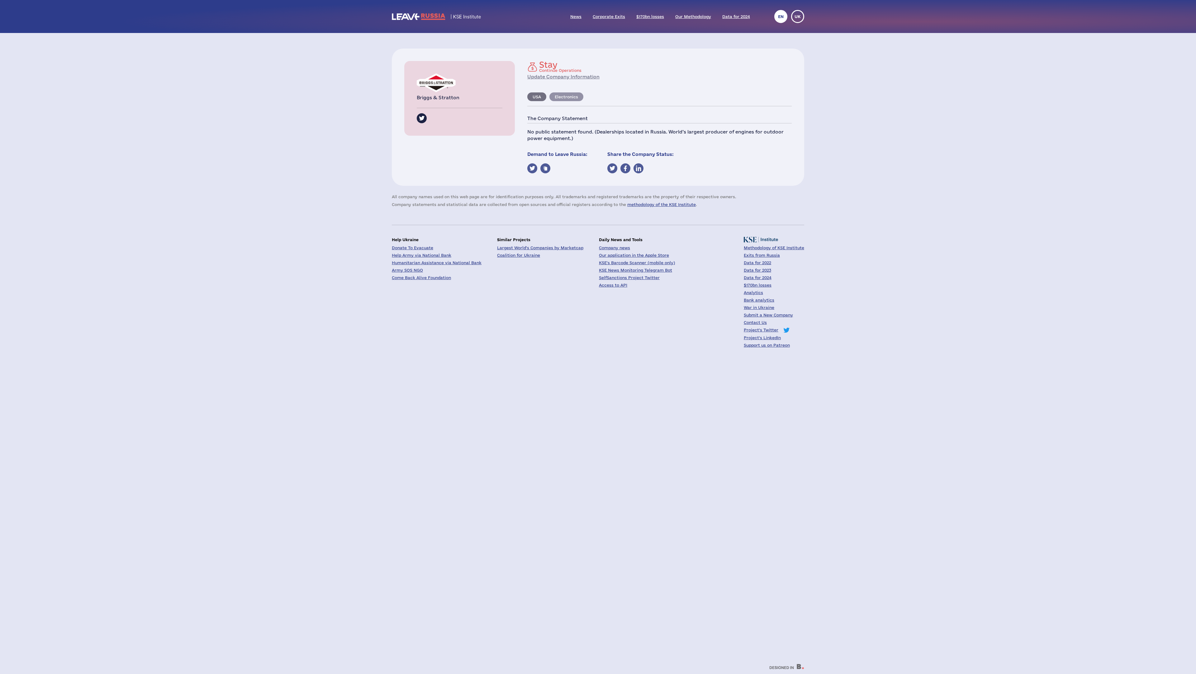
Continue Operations (560, 66)
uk (798, 16)
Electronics (566, 97)
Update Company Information (563, 76)
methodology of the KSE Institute (661, 204)
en (781, 16)
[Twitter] (422, 118)
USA (537, 97)
